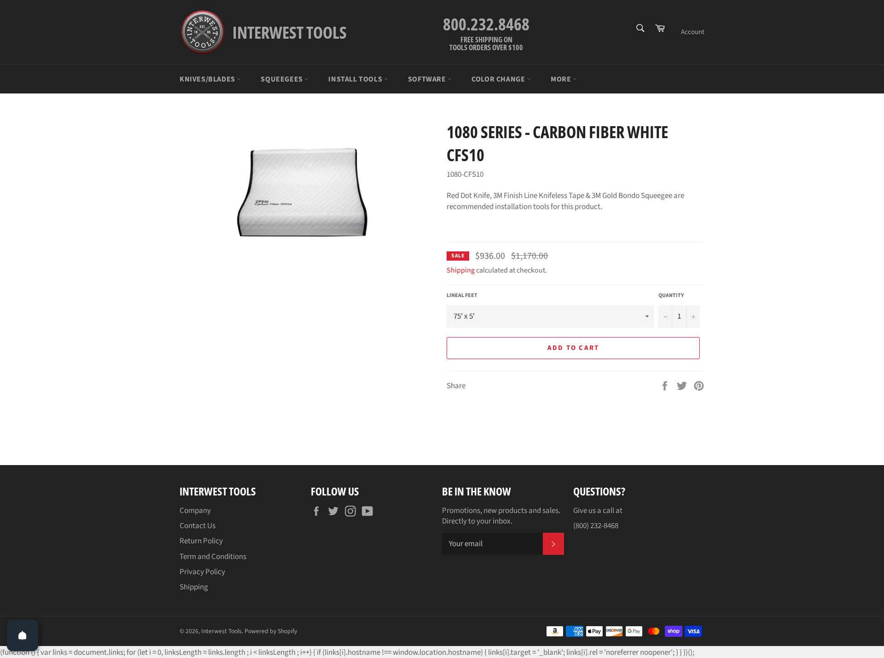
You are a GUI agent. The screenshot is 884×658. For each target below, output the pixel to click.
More (562, 79)
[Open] (22, 635)
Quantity (671, 295)
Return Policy (201, 541)
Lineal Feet (462, 295)
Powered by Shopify (270, 631)
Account (692, 32)
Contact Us (197, 525)
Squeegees (282, 79)
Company (195, 510)
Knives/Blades (208, 79)
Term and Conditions (213, 556)
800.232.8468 (486, 24)
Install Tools (356, 79)
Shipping (461, 270)
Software (428, 79)
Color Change (499, 79)
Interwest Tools (221, 631)
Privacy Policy (202, 571)
